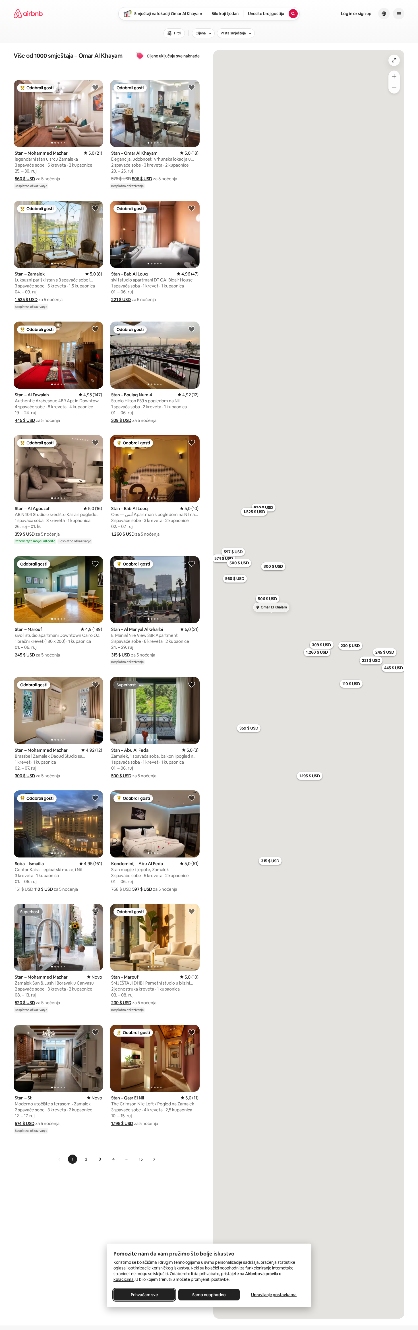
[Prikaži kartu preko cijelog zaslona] (394, 60)
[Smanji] (394, 88)
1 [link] (72, 1159)
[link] (59, 1159)
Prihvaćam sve (144, 1294)
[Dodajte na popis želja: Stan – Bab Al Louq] (191, 208)
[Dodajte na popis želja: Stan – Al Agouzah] (95, 442)
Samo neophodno (209, 1294)
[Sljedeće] (154, 1159)
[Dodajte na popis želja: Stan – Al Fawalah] (95, 328)
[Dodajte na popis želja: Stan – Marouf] (95, 563)
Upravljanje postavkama (274, 1294)
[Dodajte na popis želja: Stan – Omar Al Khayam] (191, 87)
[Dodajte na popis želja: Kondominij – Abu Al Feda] (191, 797)
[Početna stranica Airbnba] (28, 13)
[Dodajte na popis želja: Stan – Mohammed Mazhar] (95, 87)
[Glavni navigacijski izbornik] (398, 13)
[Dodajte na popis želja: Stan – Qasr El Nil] (191, 1032)
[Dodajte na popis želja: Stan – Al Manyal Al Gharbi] (191, 563)
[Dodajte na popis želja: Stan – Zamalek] (95, 208)
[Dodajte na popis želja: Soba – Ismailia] (95, 797)
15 (141, 1159)
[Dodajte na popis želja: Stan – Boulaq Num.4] (191, 328)
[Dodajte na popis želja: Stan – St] (95, 1032)
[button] (25, 178)
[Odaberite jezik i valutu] (384, 13)
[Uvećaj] (394, 76)
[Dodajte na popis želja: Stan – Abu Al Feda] (191, 684)
